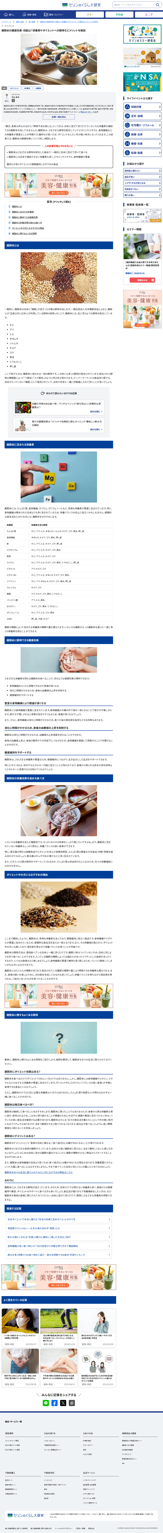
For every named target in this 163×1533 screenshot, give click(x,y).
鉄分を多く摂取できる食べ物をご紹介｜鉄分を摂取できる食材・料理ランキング (46, 1254)
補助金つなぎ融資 (128, 1445)
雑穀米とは (17, 206)
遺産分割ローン (10, 1485)
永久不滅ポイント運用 (12, 1450)
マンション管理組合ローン (52, 1450)
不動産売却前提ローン (51, 1445)
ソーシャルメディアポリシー (63, 1528)
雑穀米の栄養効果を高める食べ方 (27, 222)
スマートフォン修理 (89, 1498)
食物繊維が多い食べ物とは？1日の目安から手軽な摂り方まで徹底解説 (43, 1246)
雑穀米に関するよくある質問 (24, 233)
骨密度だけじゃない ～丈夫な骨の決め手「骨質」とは (34, 1228)
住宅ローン (8, 1480)
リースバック (48, 1480)
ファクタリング (126, 1454)
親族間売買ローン (11, 1489)
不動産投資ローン (11, 1494)
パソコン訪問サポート (90, 1503)
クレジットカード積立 (12, 1441)
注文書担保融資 (127, 1450)
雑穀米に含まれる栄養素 (23, 211)
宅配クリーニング (88, 1489)
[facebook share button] (54, 1403)
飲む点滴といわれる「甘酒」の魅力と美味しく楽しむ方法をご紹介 (39, 1237)
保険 (84, 1450)
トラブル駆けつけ (88, 1494)
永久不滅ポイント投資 (12, 1445)
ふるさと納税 (87, 1454)
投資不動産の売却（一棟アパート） (55, 1485)
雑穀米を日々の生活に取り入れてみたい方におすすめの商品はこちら (39, 1172)
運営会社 (91, 1528)
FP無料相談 (87, 1441)
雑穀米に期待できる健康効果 (25, 217)
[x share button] (63, 1403)
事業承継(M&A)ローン (129, 1459)
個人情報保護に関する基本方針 (41, 1528)
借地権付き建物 (49, 1494)
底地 (45, 1489)
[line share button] (46, 1403)
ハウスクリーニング (89, 1480)
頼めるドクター (86, 112)
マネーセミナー (88, 1445)
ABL (123, 1463)
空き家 (46, 1498)
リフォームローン (49, 1441)
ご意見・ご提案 (80, 1528)
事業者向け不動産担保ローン (132, 1441)
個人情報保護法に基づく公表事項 (16, 1528)
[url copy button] (72, 1403)
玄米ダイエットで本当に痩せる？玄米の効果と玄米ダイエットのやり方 (41, 1219)
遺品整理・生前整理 (89, 1485)
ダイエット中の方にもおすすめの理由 (28, 228)
